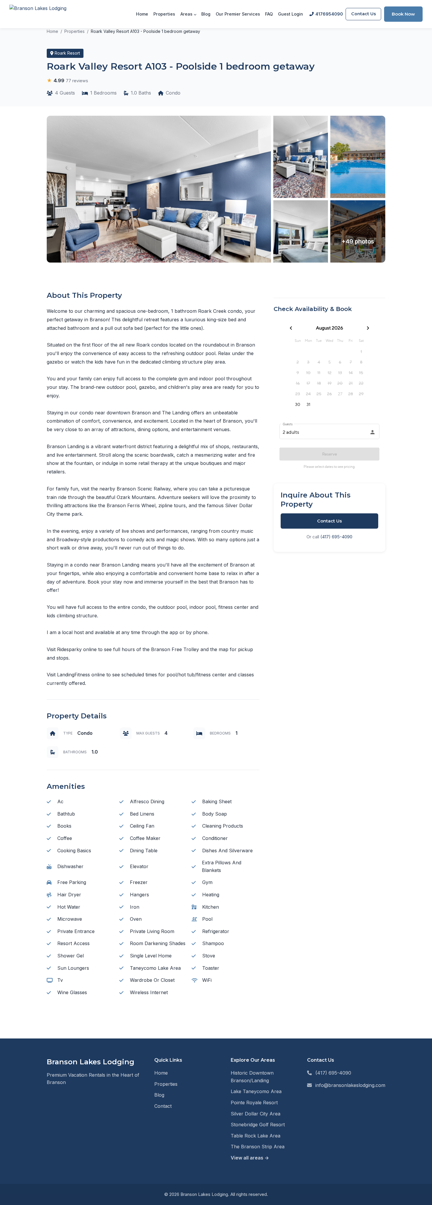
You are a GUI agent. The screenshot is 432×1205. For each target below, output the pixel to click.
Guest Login (290, 13)
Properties (164, 13)
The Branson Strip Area (257, 1146)
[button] (67, 81)
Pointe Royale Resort (254, 1102)
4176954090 (329, 13)
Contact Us (363, 13)
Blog (205, 13)
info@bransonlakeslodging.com (350, 1085)
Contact (163, 1106)
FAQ (269, 13)
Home (142, 13)
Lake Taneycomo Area (256, 1091)
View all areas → (250, 1158)
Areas (187, 13)
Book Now (403, 14)
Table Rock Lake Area (255, 1136)
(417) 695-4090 (336, 537)
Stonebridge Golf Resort (258, 1124)
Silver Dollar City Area (255, 1114)
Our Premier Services (238, 13)
